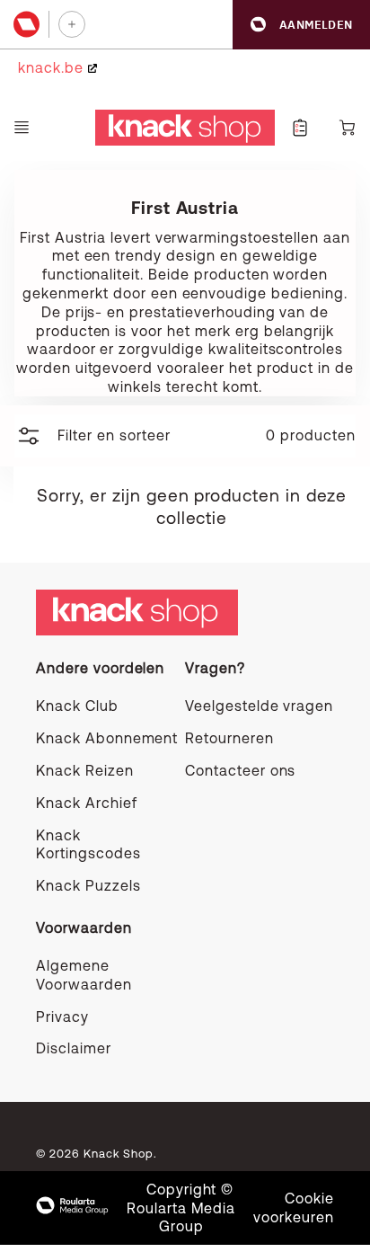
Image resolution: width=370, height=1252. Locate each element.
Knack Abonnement (107, 738)
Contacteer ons (240, 770)
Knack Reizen (85, 770)
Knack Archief (86, 803)
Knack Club (77, 705)
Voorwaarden (84, 927)
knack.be (53, 67)
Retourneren (229, 738)
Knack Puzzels (88, 885)
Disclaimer (73, 1048)
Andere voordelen (100, 668)
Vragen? (215, 668)
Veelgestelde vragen (259, 705)
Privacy (62, 1016)
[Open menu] (22, 128)
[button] (301, 24)
